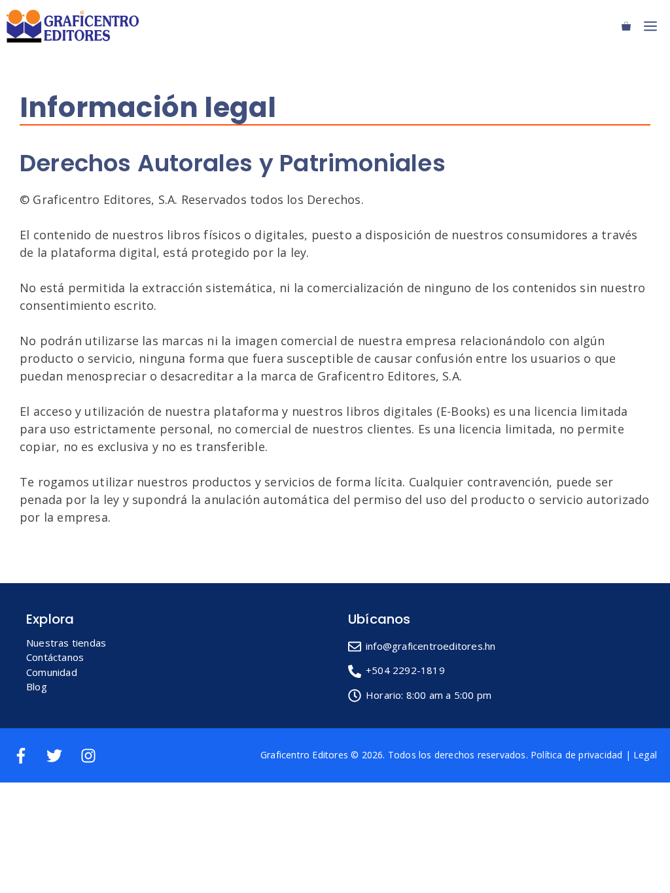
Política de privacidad (576, 755)
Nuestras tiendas (66, 642)
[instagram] (90, 756)
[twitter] (61, 756)
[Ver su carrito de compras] (626, 26)
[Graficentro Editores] (76, 26)
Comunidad (51, 672)
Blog (36, 686)
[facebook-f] (28, 756)
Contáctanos (55, 657)
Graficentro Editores (304, 755)
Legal (645, 755)
